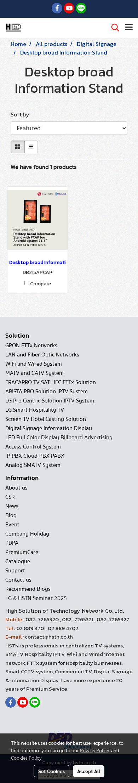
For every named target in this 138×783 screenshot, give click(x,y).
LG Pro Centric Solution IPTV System (49, 400)
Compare (40, 283)
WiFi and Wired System (33, 363)
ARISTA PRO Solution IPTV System (46, 391)
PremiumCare (21, 552)
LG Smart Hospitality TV (34, 410)
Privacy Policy (94, 750)
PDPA (11, 543)
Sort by (22, 114)
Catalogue (17, 561)
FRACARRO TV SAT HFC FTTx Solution (50, 382)
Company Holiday (27, 533)
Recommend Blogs (28, 589)
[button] (113, 28)
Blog (11, 515)
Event (12, 524)
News (11, 506)
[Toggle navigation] (129, 27)
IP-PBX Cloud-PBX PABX (34, 456)
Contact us (18, 579)
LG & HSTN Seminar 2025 (36, 598)
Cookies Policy (26, 757)
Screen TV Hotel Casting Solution (45, 419)
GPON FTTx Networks (31, 345)
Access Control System (33, 446)
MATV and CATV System (34, 373)
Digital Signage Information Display (48, 428)
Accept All (88, 771)
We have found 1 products (43, 166)
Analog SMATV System (33, 465)
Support (15, 570)
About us (16, 487)
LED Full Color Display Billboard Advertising (59, 437)
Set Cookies (51, 771)
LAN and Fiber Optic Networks (42, 354)
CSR (10, 497)
